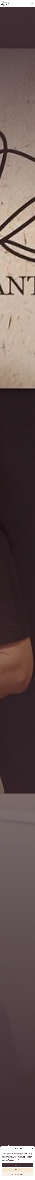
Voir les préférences (17, 1174)
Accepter (17, 1165)
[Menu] (32, 3)
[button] (32, 1148)
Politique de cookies (16, 1178)
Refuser (17, 1169)
